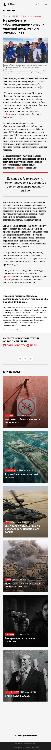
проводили (8, 276)
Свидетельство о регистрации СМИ (26, 747)
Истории (9, 415)
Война (8, 579)
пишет (19, 168)
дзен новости (16, 345)
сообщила (8, 114)
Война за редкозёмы (17, 696)
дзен (33, 345)
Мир (7, 522)
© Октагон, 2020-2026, (25, 744)
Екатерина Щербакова (31, 16)
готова (6, 261)
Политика (9, 634)
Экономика (10, 470)
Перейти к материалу (10, 329)
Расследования (12, 692)
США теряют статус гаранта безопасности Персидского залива (22, 529)
